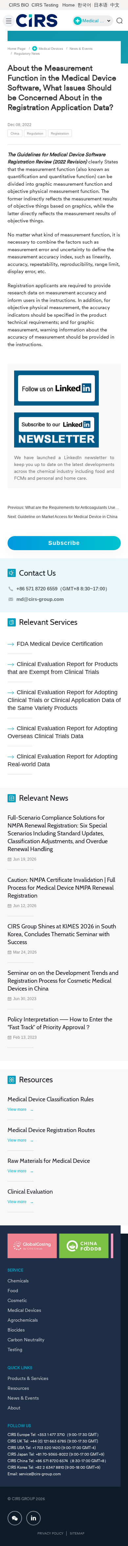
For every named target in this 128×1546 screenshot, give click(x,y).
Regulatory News (27, 53)
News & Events (81, 48)
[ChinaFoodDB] (83, 1246)
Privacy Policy (50, 1533)
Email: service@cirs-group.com (34, 1473)
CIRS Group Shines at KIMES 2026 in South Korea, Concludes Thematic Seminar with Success (62, 934)
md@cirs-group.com (40, 599)
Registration (60, 133)
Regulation (35, 133)
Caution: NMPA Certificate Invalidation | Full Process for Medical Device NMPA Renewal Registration (61, 887)
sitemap (77, 1533)
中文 (114, 5)
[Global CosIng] (32, 1246)
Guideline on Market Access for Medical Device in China (67, 516)
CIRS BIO (19, 5)
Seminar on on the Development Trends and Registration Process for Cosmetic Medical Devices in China (63, 980)
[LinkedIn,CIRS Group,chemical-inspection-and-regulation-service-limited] (33, 1518)
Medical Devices (51, 48)
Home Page (17, 48)
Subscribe (64, 543)
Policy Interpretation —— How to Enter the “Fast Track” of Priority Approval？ (60, 1023)
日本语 (101, 5)
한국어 (84, 5)
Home (68, 5)
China (15, 133)
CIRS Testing (45, 5)
